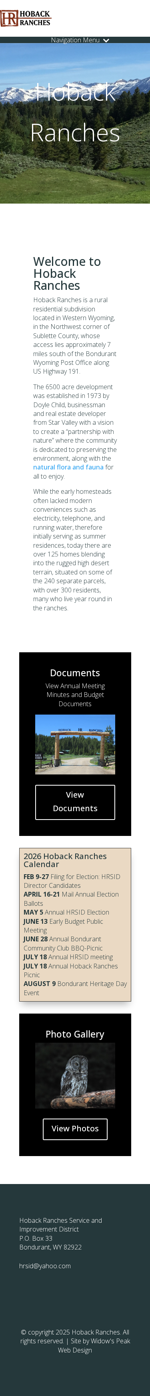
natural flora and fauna (68, 467)
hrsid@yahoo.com (45, 1265)
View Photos (75, 1128)
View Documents (75, 801)
